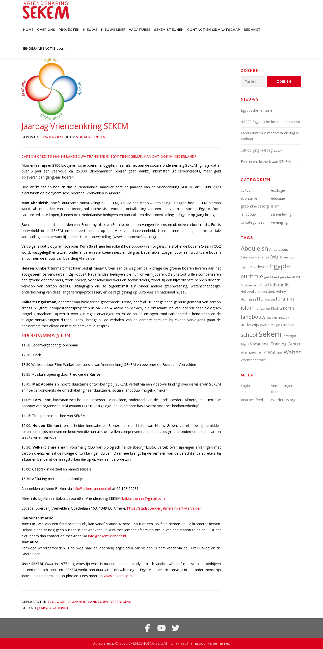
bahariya (262, 257)
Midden (271, 317)
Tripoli (245, 344)
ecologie (56, 602)
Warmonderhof (253, 360)
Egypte (280, 265)
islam (275, 206)
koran (288, 308)
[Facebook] (147, 628)
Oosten (265, 325)
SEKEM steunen (169, 30)
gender (285, 277)
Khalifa (276, 308)
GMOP (296, 277)
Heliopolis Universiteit (258, 291)
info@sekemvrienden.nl (92, 488)
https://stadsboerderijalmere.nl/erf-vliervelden (164, 508)
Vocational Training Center (275, 344)
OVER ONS (46, 30)
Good (263, 285)
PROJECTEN (69, 30)
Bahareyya (247, 257)
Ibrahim (285, 298)
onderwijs (250, 324)
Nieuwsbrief (113, 30)
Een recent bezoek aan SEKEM (266, 161)
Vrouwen (249, 353)
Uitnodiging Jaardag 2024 (261, 150)
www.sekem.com (118, 575)
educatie (278, 198)
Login (245, 385)
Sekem (270, 334)
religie (275, 324)
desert (263, 267)
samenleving (281, 214)
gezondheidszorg (255, 206)
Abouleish (254, 248)
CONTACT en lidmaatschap (213, 30)
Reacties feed (252, 399)
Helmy (281, 291)
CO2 (252, 267)
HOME (28, 30)
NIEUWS (90, 30)
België (276, 257)
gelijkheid (271, 277)
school (249, 334)
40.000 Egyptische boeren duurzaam (270, 121)
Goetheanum (250, 285)
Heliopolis (278, 285)
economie (77, 602)
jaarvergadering (53, 608)
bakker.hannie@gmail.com (143, 498)
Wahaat (275, 353)
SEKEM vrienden (90, 137)
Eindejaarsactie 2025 (44, 48)
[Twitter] (175, 628)
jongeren (263, 308)
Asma (284, 249)
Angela (274, 249)
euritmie (252, 276)
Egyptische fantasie (256, 110)
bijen (244, 267)
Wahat (292, 352)
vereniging (121, 602)
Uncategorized (252, 222)
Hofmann (248, 299)
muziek (283, 317)
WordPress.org (283, 399)
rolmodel (287, 325)
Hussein (270, 299)
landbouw (98, 602)
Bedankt (252, 30)
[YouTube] (161, 628)
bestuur (289, 257)
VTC (263, 352)
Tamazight (289, 336)
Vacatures (140, 30)
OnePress (178, 643)
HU (260, 299)
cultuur (246, 190)
